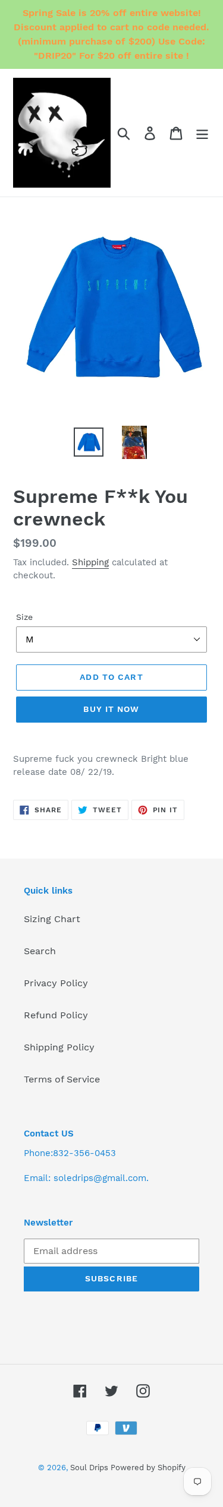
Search (40, 951)
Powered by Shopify (148, 1467)
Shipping (90, 562)
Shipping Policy (59, 1047)
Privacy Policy (56, 983)
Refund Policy (56, 1015)
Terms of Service (62, 1079)
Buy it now (111, 709)
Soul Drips (90, 1467)
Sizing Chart (52, 919)
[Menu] (202, 132)
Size (24, 617)
